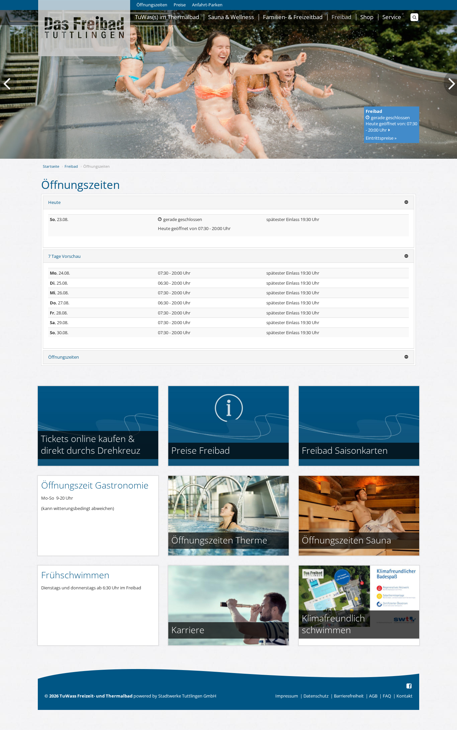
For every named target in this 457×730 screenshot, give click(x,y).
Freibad (341, 17)
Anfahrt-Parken (207, 5)
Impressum (286, 696)
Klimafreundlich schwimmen (333, 624)
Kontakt (404, 696)
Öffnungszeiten (151, 5)
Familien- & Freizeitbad (293, 17)
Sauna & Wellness (231, 17)
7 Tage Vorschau (64, 256)
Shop (366, 17)
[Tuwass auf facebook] (409, 686)
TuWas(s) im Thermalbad (167, 17)
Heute (54, 202)
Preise (180, 5)
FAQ (387, 696)
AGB (373, 696)
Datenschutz (316, 696)
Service (391, 17)
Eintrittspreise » (381, 138)
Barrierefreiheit (349, 696)
